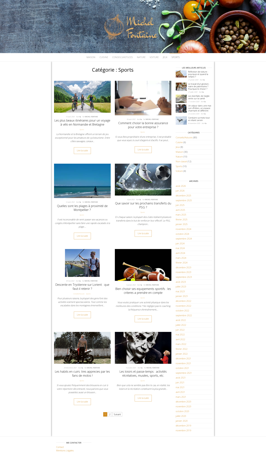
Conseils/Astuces (122, 57)
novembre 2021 (183, 363)
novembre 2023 (183, 272)
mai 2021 (180, 387)
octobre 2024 (182, 233)
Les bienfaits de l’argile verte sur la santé (198, 97)
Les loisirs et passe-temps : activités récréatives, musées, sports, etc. (143, 373)
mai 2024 (180, 248)
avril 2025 (180, 209)
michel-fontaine (91, 117)
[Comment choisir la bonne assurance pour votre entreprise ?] (143, 97)
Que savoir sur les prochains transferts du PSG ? (143, 205)
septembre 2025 (184, 200)
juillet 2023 (181, 286)
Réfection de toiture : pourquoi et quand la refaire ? (198, 74)
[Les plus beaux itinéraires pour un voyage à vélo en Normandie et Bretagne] (82, 96)
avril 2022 (180, 339)
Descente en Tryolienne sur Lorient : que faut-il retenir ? (82, 286)
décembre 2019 (183, 425)
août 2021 (181, 377)
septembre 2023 (184, 277)
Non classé (181, 161)
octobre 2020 (182, 411)
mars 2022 (181, 344)
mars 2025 (181, 214)
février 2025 (181, 219)
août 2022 (181, 320)
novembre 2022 (183, 305)
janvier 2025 (182, 224)
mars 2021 (181, 396)
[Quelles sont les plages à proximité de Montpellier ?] (82, 180)
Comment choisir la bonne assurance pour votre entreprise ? (143, 125)
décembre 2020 (183, 401)
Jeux (165, 57)
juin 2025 (180, 205)
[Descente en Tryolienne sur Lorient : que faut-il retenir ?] (82, 262)
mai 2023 (180, 291)
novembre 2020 (183, 406)
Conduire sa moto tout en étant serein (199, 119)
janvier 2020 (182, 420)
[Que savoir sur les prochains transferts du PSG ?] (143, 179)
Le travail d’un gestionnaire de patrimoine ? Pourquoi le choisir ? (198, 86)
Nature (141, 57)
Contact (60, 447)
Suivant (117, 414)
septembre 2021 (184, 372)
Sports (176, 57)
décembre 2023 (183, 267)
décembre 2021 (183, 358)
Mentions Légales (65, 450)
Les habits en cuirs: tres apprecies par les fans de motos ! (82, 373)
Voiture (154, 57)
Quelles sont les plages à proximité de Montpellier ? (82, 208)
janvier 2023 (182, 296)
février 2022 (181, 348)
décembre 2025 (183, 195)
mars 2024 (181, 257)
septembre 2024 (184, 238)
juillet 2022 (181, 324)
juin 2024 (180, 243)
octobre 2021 (182, 368)
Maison (90, 57)
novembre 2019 (183, 430)
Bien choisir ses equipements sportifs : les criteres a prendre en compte (143, 291)
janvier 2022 (182, 353)
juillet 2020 (181, 416)
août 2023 (181, 281)
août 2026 (181, 185)
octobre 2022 (182, 310)
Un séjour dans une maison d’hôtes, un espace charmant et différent (200, 108)
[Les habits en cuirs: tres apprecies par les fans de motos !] (82, 347)
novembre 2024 (183, 229)
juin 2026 (180, 190)
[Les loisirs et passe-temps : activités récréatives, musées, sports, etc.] (143, 347)
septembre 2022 (184, 315)
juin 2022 (180, 329)
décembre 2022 (183, 301)
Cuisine (103, 57)
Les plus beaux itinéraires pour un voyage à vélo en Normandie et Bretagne (82, 122)
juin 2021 (180, 382)
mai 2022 (180, 334)
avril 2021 (180, 392)
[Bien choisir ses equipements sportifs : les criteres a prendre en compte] (143, 264)
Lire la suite (82, 150)
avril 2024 (180, 253)
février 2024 (181, 262)
